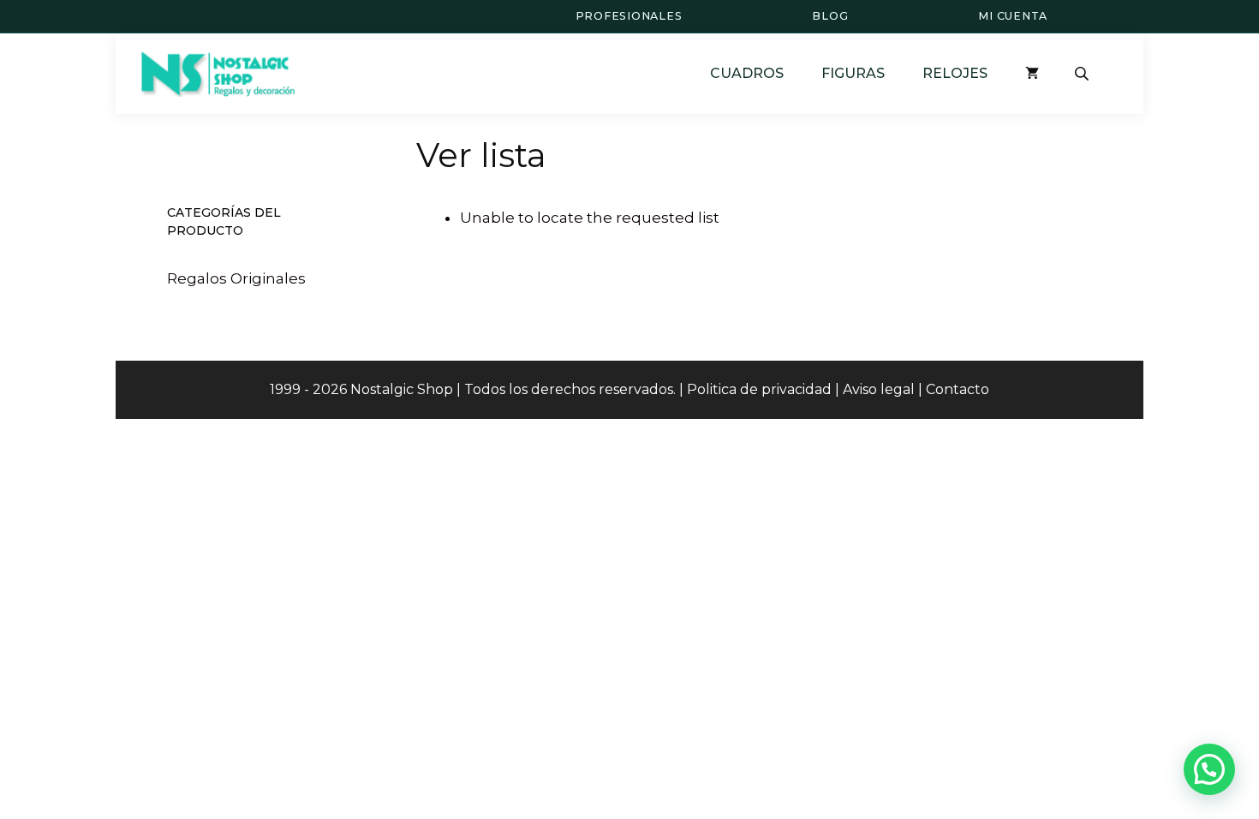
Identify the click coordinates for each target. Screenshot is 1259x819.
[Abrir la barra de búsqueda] (1083, 73)
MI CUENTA (1012, 15)
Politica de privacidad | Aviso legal (801, 389)
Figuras (853, 73)
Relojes (955, 73)
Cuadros (747, 73)
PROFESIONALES (629, 15)
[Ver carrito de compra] (1032, 73)
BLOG (830, 15)
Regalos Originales (236, 278)
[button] (1209, 769)
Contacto (957, 389)
